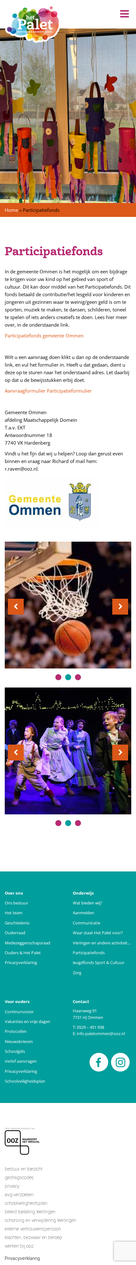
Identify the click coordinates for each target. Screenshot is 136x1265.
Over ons (14, 893)
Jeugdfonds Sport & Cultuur (98, 962)
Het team (13, 913)
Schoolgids (15, 1051)
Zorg (77, 972)
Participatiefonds (89, 952)
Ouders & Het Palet (23, 952)
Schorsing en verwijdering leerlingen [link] (40, 1220)
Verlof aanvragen (21, 1061)
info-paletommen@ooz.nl (101, 1033)
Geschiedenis (17, 923)
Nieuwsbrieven (19, 1041)
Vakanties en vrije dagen (27, 1021)
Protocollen (16, 1031)
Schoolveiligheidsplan (25, 1081)
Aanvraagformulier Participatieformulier (49, 391)
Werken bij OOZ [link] (19, 1246)
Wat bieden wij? (87, 903)
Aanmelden (83, 913)
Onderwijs (83, 893)
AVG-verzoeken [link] (19, 1194)
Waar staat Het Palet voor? (98, 933)
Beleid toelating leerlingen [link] (30, 1212)
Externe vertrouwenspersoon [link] (33, 1229)
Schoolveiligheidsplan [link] (26, 1203)
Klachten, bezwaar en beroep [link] (33, 1237)
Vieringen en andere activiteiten (102, 943)
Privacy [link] (12, 1186)
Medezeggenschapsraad (27, 943)
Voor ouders (17, 1001)
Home (11, 210)
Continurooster (19, 1011)
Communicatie (86, 923)
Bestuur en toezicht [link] (23, 1169)
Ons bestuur (16, 903)
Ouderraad (15, 933)
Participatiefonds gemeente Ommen (44, 335)
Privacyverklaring (21, 962)
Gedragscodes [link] (19, 1177)
